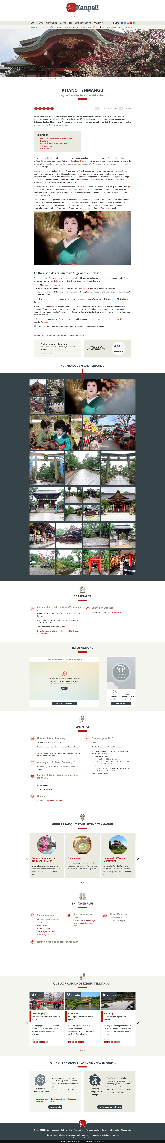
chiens (80, 189)
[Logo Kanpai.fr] (82, 7)
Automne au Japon (43, 929)
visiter (97, 281)
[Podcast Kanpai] (134, 23)
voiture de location (43, 633)
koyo (43, 322)
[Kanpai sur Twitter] (125, 23)
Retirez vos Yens (97, 774)
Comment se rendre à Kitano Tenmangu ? (54, 143)
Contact (105, 1130)
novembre (108, 319)
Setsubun (55, 285)
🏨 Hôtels (59, 27)
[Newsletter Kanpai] (117, 23)
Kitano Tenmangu (78, 335)
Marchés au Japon (43, 935)
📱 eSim (102, 27)
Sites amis (114, 1130)
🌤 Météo (129, 27)
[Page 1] (81, 882)
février (58, 281)
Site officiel (113, 921)
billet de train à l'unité (67, 631)
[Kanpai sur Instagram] (128, 23)
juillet (46, 306)
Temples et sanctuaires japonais (48, 919)
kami (63, 180)
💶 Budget (34, 27)
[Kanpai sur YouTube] (131, 23)
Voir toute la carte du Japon (64, 703)
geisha (115, 292)
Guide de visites (51, 23)
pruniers (85, 288)
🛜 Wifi (95, 27)
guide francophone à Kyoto (55, 800)
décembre (124, 319)
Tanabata (74, 306)
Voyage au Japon (37, 23)
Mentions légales (92, 1130)
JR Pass (63, 627)
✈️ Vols (52, 27)
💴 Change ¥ (44, 27)
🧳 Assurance (111, 27)
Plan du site (126, 1130)
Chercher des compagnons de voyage (110, 1107)
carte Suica (53, 631)
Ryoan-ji (109, 1013)
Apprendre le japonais (83, 23)
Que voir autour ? (46, 148)
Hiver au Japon (42, 925)
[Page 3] (84, 1050)
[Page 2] (83, 882)
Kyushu (83, 161)
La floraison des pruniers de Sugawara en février (56, 138)
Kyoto (52, 79)
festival (123, 299)
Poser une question (55, 1107)
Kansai (47, 79)
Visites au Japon (39, 79)
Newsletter (78, 1130)
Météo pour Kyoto (121, 703)
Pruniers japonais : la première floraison (43, 859)
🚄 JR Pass (68, 27)
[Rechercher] (97, 17)
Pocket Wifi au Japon (116, 612)
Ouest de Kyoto (59, 79)
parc (42, 319)
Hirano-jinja (39, 1013)
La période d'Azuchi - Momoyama (114, 859)
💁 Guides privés (86, 27)
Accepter (64, 688)
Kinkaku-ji (74, 1013)
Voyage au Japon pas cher (46, 932)
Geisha (39, 922)
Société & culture (66, 23)
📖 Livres (121, 27)
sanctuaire (40, 171)
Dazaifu (74, 161)
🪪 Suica (76, 27)
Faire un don (66, 1130)
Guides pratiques (46, 146)
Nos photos (44, 141)
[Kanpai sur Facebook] (122, 23)
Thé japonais (75, 858)
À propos (55, 1130)
